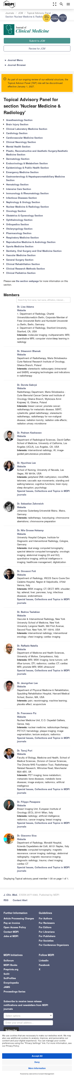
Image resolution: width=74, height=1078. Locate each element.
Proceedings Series (14, 991)
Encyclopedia (11, 982)
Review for (37, 48)
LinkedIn (43, 960)
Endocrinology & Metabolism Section (27, 163)
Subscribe (11, 1030)
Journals (9, 13)
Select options (13, 1015)
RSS (6, 900)
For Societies (46, 940)
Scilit (6, 973)
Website (21, 310)
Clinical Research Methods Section (25, 268)
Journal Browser (15, 65)
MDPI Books (10, 965)
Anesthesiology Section (19, 120)
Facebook (44, 965)
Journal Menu (13, 60)
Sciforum (9, 960)
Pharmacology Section (18, 233)
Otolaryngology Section (19, 228)
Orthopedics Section (17, 224)
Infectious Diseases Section (21, 197)
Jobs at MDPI (11, 936)
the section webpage (27, 281)
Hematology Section (17, 184)
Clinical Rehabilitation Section (23, 264)
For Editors (45, 927)
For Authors (45, 918)
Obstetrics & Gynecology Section (24, 215)
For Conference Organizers (54, 945)
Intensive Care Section (18, 189)
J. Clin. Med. (11, 894)
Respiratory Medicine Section (22, 237)
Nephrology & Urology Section (23, 202)
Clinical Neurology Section (21, 142)
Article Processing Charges (19, 918)
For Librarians (47, 931)
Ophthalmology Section (19, 219)
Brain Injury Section (17, 124)
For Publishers (47, 936)
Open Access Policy (15, 927)
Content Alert (20, 900)
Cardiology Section (16, 133)
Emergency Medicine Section (22, 172)
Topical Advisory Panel (39, 13)
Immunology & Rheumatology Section (27, 193)
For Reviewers (47, 923)
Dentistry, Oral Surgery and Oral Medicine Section (34, 251)
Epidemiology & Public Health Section (27, 167)
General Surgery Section (19, 259)
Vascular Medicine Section (21, 255)
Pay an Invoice (12, 923)
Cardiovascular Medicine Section (24, 137)
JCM (20, 13)
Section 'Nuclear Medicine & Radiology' (25, 16)
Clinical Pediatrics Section (21, 273)
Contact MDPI (11, 931)
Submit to (37, 40)
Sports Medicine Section (19, 246)
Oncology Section (16, 211)
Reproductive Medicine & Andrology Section (31, 242)
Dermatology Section (17, 158)
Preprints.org (11, 969)
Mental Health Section (18, 146)
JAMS (7, 987)
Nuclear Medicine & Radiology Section (27, 206)
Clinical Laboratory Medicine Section (26, 129)
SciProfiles (10, 978)
